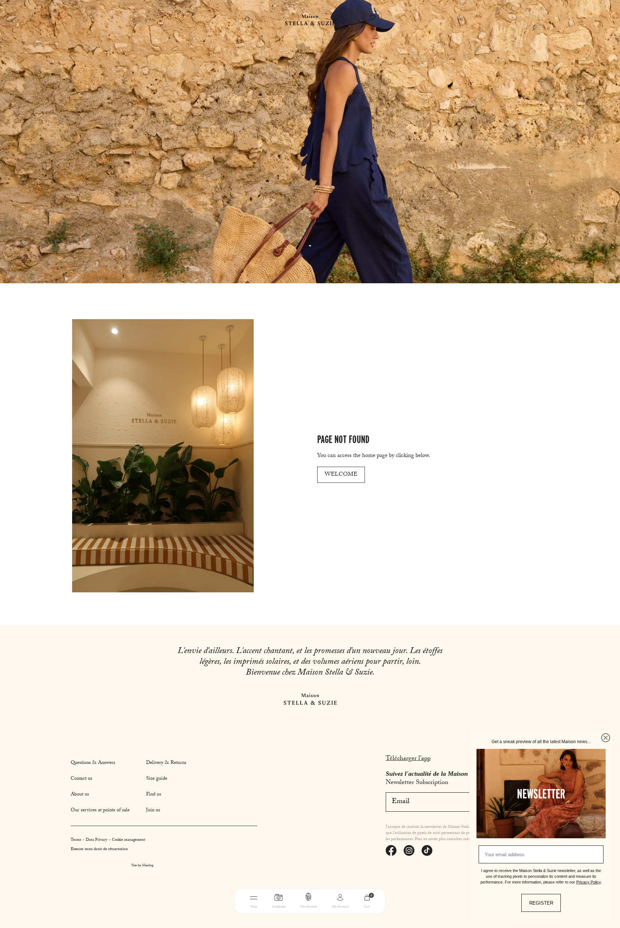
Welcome (341, 475)
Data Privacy (97, 840)
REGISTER (541, 903)
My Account (340, 907)
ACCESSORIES (356, 918)
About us (80, 795)
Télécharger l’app (408, 759)
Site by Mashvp (142, 866)
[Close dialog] (605, 737)
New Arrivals (308, 907)
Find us (153, 795)
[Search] (247, 19)
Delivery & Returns (166, 763)
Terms (76, 840)
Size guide (156, 779)
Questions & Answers (93, 763)
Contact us (81, 779)
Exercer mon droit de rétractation (99, 849)
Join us (153, 810)
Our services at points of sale (100, 810)
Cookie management (128, 840)
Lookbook (278, 907)
